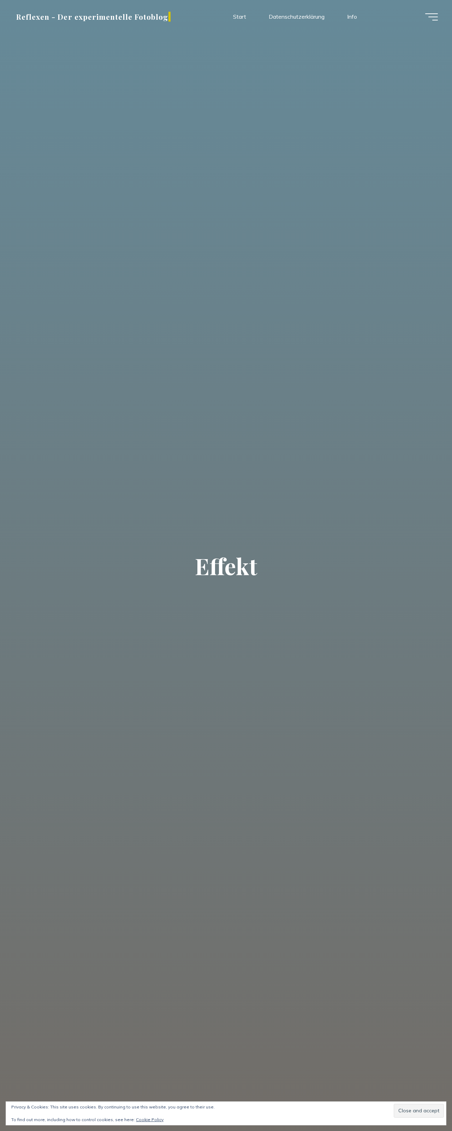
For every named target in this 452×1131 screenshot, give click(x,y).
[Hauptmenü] (431, 16)
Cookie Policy (149, 1119)
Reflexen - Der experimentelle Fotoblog (92, 17)
